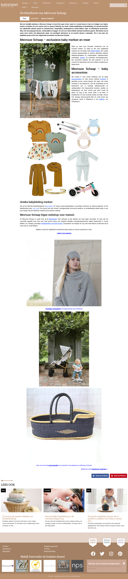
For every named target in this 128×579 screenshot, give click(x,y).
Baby (35, 3)
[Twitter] (102, 553)
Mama (96, 3)
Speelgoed (59, 3)
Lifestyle (85, 3)
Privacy (47, 549)
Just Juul (36, 208)
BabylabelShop (49, 551)
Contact (5, 546)
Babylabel (6, 551)
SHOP (24, 7)
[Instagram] (111, 553)
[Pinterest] (120, 553)
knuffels (103, 79)
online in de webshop (64, 233)
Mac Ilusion (49, 206)
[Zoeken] (125, 5)
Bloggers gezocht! (51, 546)
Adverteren (6, 549)
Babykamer (73, 3)
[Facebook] (93, 553)
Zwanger (25, 3)
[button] (100, 476)
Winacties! (35, 7)
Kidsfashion (47, 3)
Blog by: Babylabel (47, 18)
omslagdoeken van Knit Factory (52, 223)
